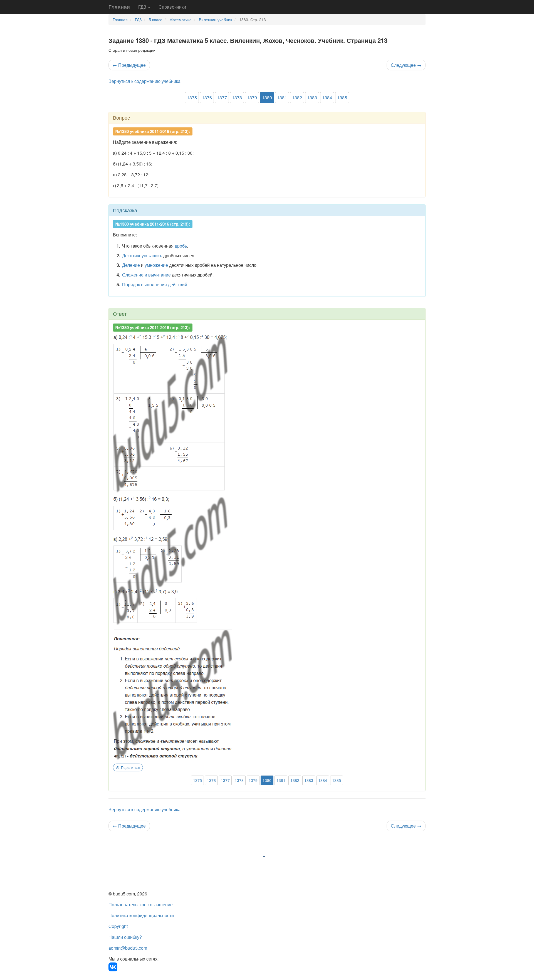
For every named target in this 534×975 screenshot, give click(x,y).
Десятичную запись (142, 255)
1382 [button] (297, 97)
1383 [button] (312, 97)
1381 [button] (282, 97)
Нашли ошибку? (125, 937)
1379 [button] (252, 97)
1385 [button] (342, 97)
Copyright (118, 926)
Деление (131, 265)
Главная (119, 7)
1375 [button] (192, 97)
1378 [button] (237, 97)
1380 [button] (267, 97)
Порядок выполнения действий (154, 284)
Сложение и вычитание (146, 274)
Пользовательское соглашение (140, 904)
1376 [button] (207, 97)
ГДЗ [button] (142, 7)
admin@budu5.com (127, 948)
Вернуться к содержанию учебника (144, 81)
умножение (156, 265)
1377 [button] (222, 97)
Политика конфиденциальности (141, 915)
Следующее (406, 65)
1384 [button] (327, 97)
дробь (181, 246)
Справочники (172, 7)
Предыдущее (129, 65)
